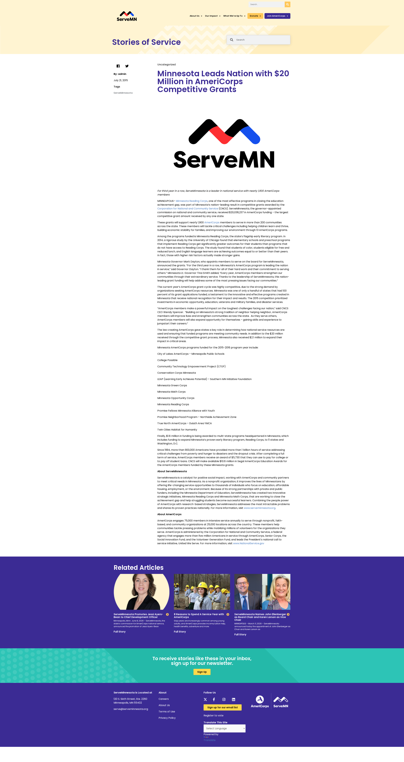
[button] (118, 66)
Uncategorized (166, 64)
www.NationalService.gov (248, 543)
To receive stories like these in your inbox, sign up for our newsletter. (202, 661)
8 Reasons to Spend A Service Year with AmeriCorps (199, 616)
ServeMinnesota (123, 92)
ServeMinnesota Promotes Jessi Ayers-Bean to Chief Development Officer (138, 616)
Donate (254, 15)
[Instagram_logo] (225, 699)
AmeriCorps (211, 222)
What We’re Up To (233, 15)
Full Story (120, 631)
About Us (194, 15)
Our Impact (211, 15)
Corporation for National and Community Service (187, 208)
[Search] (287, 4)
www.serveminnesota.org (259, 508)
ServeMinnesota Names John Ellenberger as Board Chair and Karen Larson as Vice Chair (260, 617)
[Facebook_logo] (215, 699)
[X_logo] (206, 699)
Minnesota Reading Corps (192, 201)
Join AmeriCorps (276, 15)
